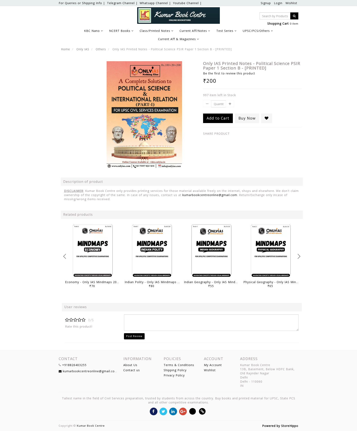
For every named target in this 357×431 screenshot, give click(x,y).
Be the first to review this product (229, 73)
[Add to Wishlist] (266, 118)
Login (278, 3)
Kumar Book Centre (91, 425)
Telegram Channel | (122, 3)
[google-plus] (183, 411)
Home (65, 49)
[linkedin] (173, 411)
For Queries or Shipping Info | (82, 3)
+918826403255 (74, 365)
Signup (266, 3)
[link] (202, 411)
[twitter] (163, 411)
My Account (213, 365)
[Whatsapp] (192, 411)
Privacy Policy (174, 375)
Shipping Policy (175, 370)
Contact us (131, 370)
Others (101, 49)
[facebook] (153, 411)
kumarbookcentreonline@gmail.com (209, 195)
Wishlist (291, 3)
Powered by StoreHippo (280, 426)
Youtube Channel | (187, 3)
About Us (130, 365)
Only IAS (82, 49)
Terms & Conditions (179, 365)
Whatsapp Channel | (155, 3)
